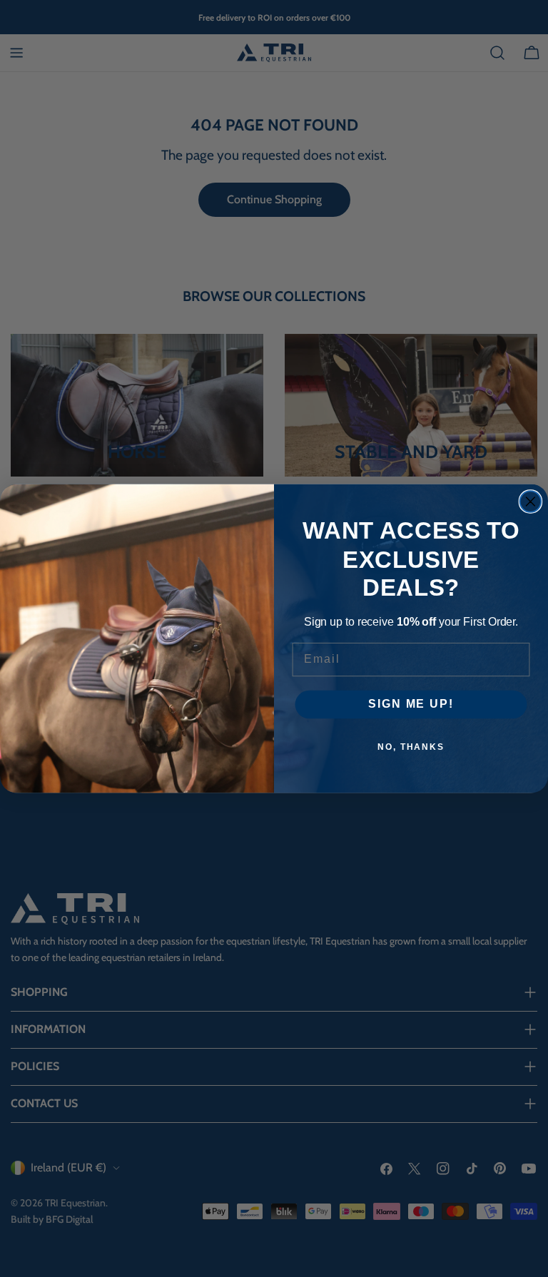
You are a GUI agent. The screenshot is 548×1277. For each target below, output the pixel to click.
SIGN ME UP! (410, 704)
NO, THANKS (411, 747)
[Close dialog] (531, 501)
